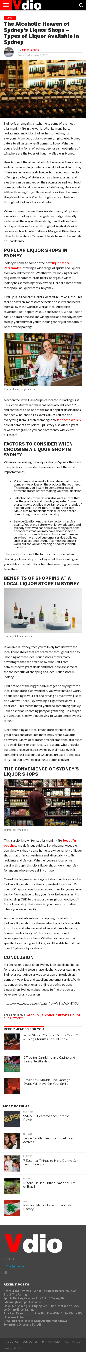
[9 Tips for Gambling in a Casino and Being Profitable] (12, 1064)
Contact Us (30, 1341)
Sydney (18, 1018)
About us (12, 1341)
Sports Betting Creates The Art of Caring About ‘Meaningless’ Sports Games (36, 1300)
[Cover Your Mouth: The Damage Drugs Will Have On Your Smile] (12, 1086)
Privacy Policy (51, 1341)
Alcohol (33, 1015)
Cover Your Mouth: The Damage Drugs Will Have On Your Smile (46, 1082)
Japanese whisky (68, 420)
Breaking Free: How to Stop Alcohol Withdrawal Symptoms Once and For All (36, 1322)
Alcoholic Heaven (55, 1015)
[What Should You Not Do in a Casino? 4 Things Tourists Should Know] (12, 1041)
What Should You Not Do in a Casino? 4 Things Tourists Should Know (50, 1037)
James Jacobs (30, 49)
